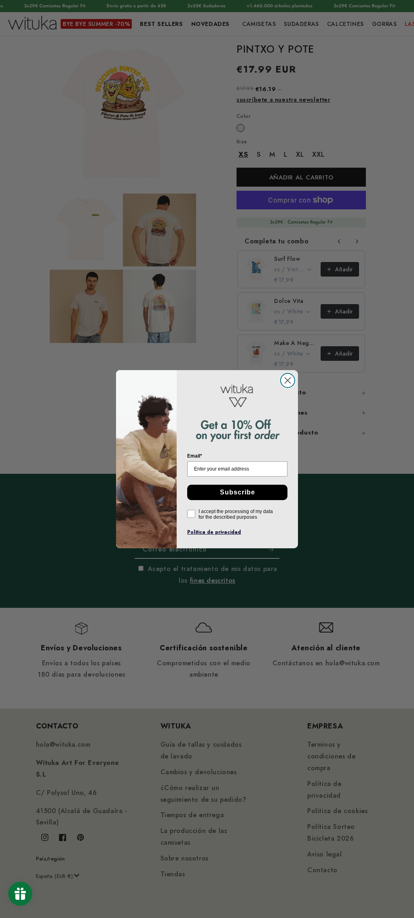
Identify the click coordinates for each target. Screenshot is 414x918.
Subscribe (237, 492)
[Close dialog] (288, 380)
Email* (194, 456)
